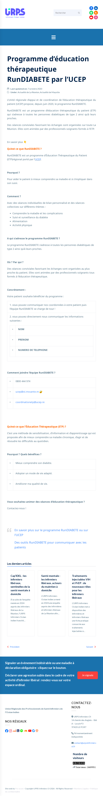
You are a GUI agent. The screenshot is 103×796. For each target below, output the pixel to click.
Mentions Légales (81, 788)
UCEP (38, 159)
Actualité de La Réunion (28, 92)
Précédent (14, 646)
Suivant (89, 646)
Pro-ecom (19, 788)
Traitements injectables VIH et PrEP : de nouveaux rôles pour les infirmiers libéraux (81, 586)
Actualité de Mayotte (50, 92)
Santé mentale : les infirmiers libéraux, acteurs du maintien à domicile (51, 583)
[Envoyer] (79, 12)
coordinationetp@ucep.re (30, 402)
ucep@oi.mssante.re (27, 391)
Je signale (87, 675)
